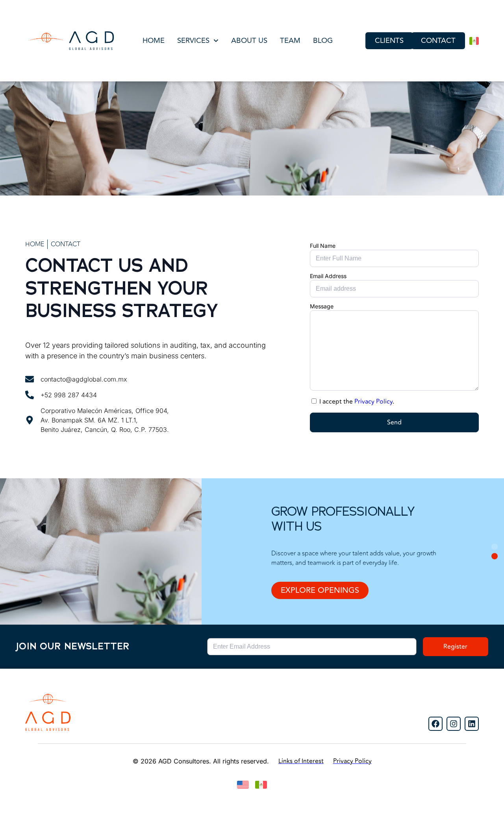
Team (290, 40)
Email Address (328, 276)
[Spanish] (474, 41)
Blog (323, 40)
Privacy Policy (373, 401)
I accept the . (356, 401)
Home (154, 40)
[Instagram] (454, 724)
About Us (249, 40)
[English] (243, 785)
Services (193, 40)
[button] (494, 547)
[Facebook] (435, 724)
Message (322, 306)
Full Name (322, 245)
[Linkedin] (472, 724)
